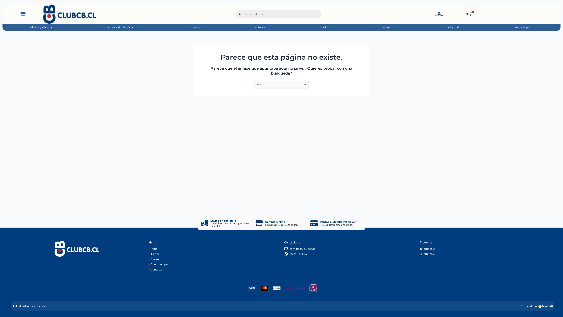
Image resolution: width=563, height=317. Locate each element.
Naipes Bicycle (522, 27)
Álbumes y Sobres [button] (39, 27)
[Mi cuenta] (439, 13)
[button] (23, 14)
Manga (386, 27)
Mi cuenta (439, 16)
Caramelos (194, 27)
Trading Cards (452, 27)
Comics (324, 27)
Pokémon (260, 27)
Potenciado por (529, 305)
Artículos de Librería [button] (119, 27)
